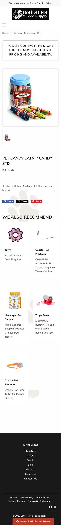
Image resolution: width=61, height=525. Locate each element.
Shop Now (30, 451)
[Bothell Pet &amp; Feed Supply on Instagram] (55, 507)
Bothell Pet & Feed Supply (33, 516)
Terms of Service (16, 501)
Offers (30, 455)
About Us (30, 469)
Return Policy (42, 497)
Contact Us (30, 478)
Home (5, 33)
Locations (30, 474)
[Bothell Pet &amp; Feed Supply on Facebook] (50, 507)
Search (13, 497)
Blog (30, 464)
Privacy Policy (26, 497)
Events (30, 460)
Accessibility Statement (39, 501)
